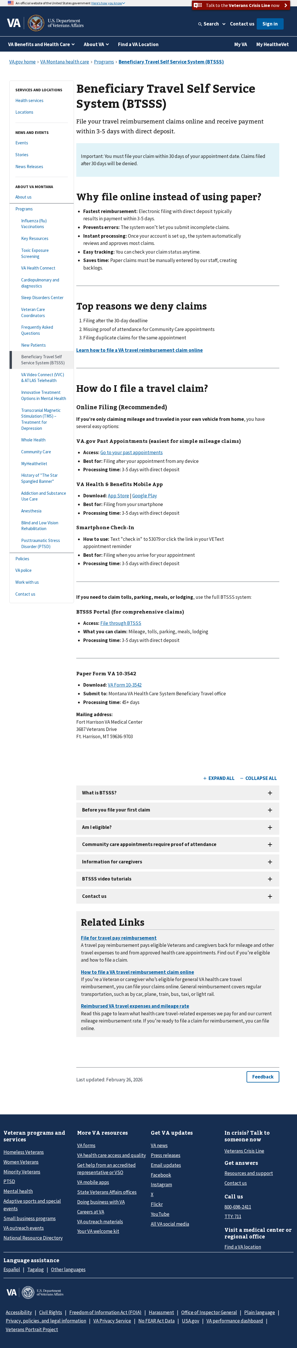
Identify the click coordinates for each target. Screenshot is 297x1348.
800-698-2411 (237, 1207)
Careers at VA (90, 1212)
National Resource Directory (33, 1238)
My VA (240, 44)
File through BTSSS (120, 623)
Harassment (161, 1312)
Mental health (18, 1191)
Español (11, 1269)
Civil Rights (50, 1312)
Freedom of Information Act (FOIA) (105, 1312)
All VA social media (170, 1224)
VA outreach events (23, 1228)
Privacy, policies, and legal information (46, 1321)
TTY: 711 (232, 1216)
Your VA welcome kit (98, 1231)
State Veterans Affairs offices (107, 1192)
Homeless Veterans (23, 1152)
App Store (118, 495)
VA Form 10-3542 (125, 685)
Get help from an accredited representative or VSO (106, 1169)
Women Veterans (21, 1162)
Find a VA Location (138, 44)
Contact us (242, 24)
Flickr (157, 1204)
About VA (94, 44)
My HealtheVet (272, 44)
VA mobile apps (93, 1182)
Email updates (166, 1165)
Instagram (161, 1184)
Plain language (259, 1312)
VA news (159, 1145)
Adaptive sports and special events (32, 1204)
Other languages (68, 1269)
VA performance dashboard (235, 1321)
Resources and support (248, 1173)
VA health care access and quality (111, 1155)
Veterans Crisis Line (244, 1151)
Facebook (161, 1175)
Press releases (165, 1155)
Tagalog (35, 1269)
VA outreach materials (100, 1221)
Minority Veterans (21, 1172)
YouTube (160, 1214)
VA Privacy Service (112, 1321)
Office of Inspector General (209, 1312)
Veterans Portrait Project (32, 1329)
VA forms (86, 1145)
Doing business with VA (101, 1202)
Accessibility (19, 1312)
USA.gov (190, 1321)
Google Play (144, 495)
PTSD (9, 1181)
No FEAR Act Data (156, 1321)
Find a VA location (242, 1247)
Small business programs (29, 1218)
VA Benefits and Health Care (39, 44)
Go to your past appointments (131, 452)
